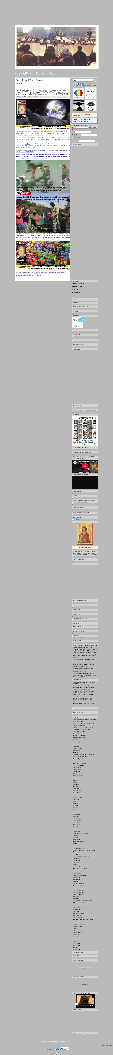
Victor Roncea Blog (35, 73)
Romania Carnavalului (78, 890)
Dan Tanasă (19, 131)
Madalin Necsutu (77, 827)
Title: (73, 131)
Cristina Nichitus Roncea (79, 776)
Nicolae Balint (76, 858)
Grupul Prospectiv (77, 797)
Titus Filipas (76, 928)
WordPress (69, 1041)
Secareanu (76, 898)
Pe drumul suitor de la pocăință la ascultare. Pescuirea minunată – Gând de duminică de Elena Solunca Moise (85, 675)
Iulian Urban (76, 816)
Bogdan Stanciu (77, 767)
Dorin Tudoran (76, 784)
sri (64, 273)
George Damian (77, 793)
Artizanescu (76, 746)
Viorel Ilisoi (76, 939)
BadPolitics (76, 752)
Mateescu (75, 835)
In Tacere (75, 805)
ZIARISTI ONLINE (76, 289)
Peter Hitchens (76, 866)
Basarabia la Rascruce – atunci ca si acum (83, 754)
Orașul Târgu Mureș (34, 137)
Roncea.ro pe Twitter (80, 121)
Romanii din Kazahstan (78, 894)
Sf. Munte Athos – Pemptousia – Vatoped (83, 905)
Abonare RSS (85, 115)
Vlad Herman (76, 945)
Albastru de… (76, 733)
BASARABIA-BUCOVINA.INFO (80, 756)
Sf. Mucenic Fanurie (85, 547)
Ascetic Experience (77, 748)
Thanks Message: (76, 135)
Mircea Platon (76, 846)
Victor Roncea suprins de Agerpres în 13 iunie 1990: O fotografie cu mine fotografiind (84, 682)
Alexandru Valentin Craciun (79, 737)
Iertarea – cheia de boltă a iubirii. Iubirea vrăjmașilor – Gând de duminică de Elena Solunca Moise (85, 670)
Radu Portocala (77, 873)
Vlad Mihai (75, 947)
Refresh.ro (75, 881)
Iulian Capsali (76, 814)
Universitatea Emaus (78, 932)
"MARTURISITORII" (78, 721)
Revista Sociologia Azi (78, 883)
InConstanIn (76, 807)
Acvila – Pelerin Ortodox (79, 731)
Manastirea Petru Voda (78, 829)
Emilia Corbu (76, 788)
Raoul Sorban (76, 877)
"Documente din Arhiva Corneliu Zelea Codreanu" (85, 719)
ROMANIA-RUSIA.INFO (79, 892)
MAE (34, 273)
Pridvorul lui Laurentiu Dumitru (80, 869)
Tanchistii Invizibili (77, 917)
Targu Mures (23, 275)
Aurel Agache (76, 750)
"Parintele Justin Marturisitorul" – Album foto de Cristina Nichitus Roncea (84, 724)
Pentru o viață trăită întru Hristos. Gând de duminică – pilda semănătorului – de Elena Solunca (83, 664)
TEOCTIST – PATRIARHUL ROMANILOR (83, 920)
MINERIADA (76, 844)
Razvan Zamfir (76, 879)
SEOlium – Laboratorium (79, 903)
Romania (50, 273)
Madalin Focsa (76, 824)
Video (69, 73)
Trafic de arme (29, 275)
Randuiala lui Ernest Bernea (80, 875)
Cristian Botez (76, 773)
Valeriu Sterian (76, 937)
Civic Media (56, 272)
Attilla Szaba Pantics (42, 272)
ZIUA (64, 73)
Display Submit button (79, 138)
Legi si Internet (76, 822)
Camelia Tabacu (77, 769)
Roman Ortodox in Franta (79, 888)
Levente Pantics (28, 273)
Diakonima (75, 780)
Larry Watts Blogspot (78, 820)
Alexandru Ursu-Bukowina (79, 735)
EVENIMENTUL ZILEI (77, 286)
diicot (24, 273)
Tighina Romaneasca (78, 924)
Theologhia (76, 922)
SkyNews (61, 273)
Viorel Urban (76, 941)
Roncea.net (76, 896)
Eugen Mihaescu (77, 790)
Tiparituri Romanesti (78, 926)
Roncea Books (83, 73)
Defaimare (62, 272)
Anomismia (76, 739)
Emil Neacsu (76, 786)
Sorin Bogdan (76, 911)
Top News (31, 272)
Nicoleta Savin (76, 860)
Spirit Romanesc (77, 915)
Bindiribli (75, 761)
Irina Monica (76, 812)
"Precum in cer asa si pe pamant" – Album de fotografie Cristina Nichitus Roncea (84, 728)
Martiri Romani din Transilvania (80, 833)
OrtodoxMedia (76, 862)
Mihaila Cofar (38, 273)
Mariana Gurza (76, 831)
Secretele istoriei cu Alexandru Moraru (82, 900)
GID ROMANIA (76, 795)
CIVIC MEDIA (76, 771)
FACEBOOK (75, 296)
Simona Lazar (76, 909)
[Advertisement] (56, 12)
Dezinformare (19, 273)
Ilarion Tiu (75, 803)
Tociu (74, 930)
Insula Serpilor (76, 810)
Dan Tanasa (76, 778)
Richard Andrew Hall (78, 886)
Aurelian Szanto (50, 272)
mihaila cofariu (44, 273)
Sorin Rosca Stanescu (78, 913)
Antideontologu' (77, 742)
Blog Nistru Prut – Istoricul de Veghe (81, 763)
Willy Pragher (76, 949)
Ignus (74, 801)
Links (90, 73)
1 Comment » (35, 96)
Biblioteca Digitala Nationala (80, 759)
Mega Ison (75, 837)
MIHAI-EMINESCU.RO (78, 841)
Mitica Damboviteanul (78, 848)
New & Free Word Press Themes (81, 856)
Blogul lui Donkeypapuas (79, 765)
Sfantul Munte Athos (78, 907)
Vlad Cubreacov (77, 943)
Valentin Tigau (76, 934)
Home (59, 73)
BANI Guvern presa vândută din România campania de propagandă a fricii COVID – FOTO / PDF (85, 699)
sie (52, 273)
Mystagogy (75, 854)
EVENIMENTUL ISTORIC (78, 283)
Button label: (75, 141)
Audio (74, 73)
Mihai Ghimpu (76, 839)
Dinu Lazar (76, 782)
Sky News (56, 273)
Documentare (25, 272)
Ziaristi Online (93, 645)
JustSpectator (76, 818)
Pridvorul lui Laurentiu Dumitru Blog (81, 871)
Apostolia (75, 744)
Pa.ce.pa (75, 864)
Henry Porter (76, 799)
